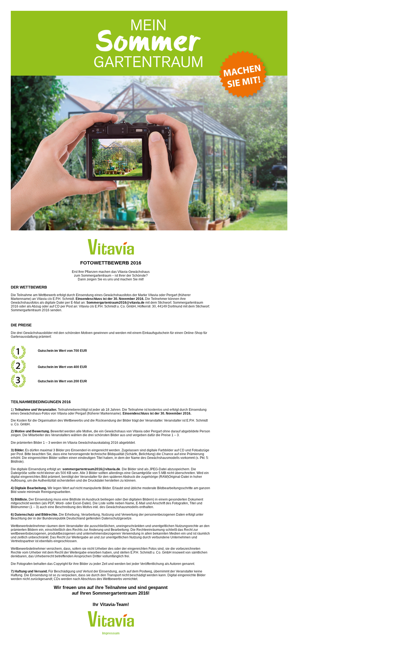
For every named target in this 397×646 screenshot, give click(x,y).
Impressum (111, 633)
